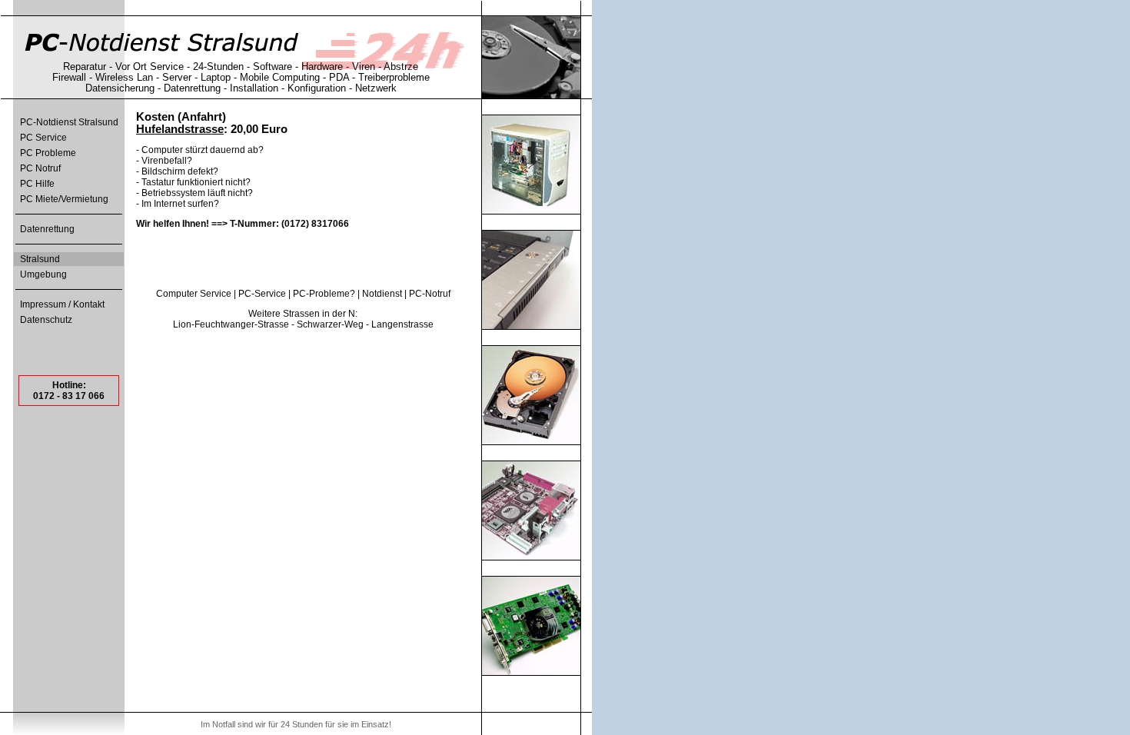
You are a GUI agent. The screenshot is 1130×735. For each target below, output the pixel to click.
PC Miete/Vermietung (64, 199)
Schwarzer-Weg (330, 324)
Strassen (301, 313)
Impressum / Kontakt (62, 304)
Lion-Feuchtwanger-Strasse (231, 324)
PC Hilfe (37, 183)
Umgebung (43, 274)
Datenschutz (46, 319)
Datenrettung (47, 229)
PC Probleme (48, 153)
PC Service (43, 137)
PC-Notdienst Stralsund (69, 122)
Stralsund (40, 259)
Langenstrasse (402, 324)
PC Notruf (40, 168)
